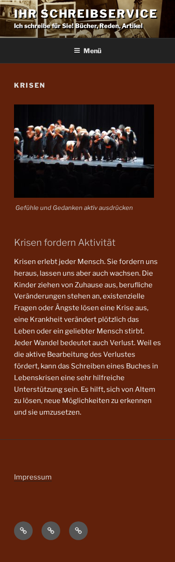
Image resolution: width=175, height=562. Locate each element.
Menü (92, 51)
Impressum (33, 477)
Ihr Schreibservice (86, 14)
